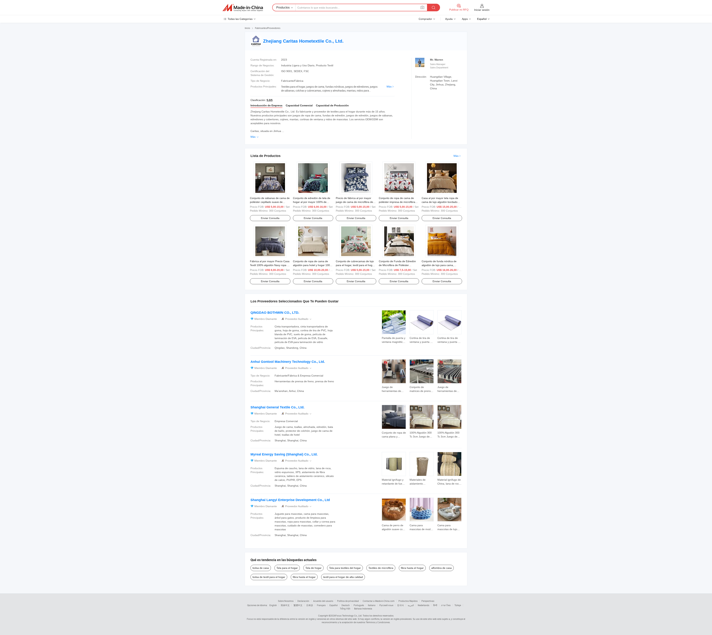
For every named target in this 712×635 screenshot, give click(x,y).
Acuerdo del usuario (323, 600)
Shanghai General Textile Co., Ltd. (277, 407)
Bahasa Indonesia (363, 608)
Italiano (371, 605)
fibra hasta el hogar (412, 567)
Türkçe (457, 605)
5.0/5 (270, 100)
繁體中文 (298, 605)
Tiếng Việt (345, 608)
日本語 (309, 605)
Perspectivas (427, 600)
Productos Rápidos (408, 600)
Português (359, 605)
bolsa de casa (261, 567)
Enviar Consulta (270, 218)
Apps (465, 18)
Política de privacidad (348, 600)
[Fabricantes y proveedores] (242, 7)
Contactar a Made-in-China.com (379, 600)
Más (389, 86)
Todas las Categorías (240, 18)
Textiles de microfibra (380, 567)
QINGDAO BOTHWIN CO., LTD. (274, 312)
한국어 (400, 605)
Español (333, 605)
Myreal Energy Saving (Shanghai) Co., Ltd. (284, 454)
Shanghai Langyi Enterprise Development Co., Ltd (290, 500)
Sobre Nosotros (286, 600)
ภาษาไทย (446, 605)
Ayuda (449, 18)
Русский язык (386, 605)
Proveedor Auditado (298, 319)
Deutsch (346, 605)
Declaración (303, 600)
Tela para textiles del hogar (345, 567)
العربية (411, 605)
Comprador (425, 18)
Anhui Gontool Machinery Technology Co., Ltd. (287, 362)
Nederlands (423, 605)
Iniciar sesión (482, 9)
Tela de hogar (313, 567)
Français (321, 605)
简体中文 (285, 605)
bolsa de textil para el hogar (269, 577)
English (273, 605)
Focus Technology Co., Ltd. (348, 615)
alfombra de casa (441, 567)
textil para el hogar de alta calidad (343, 577)
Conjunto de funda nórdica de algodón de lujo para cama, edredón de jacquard (439, 265)
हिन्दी (435, 605)
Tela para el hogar (287, 567)
